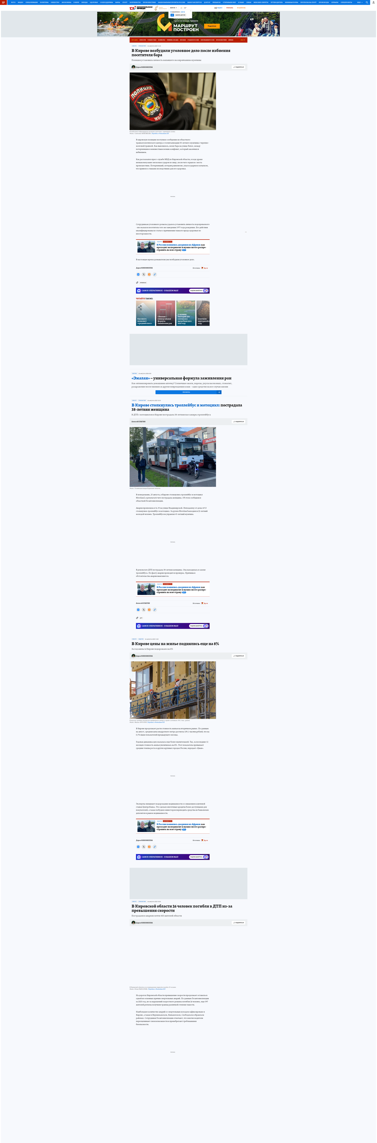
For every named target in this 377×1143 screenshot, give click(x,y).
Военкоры (161, 40)
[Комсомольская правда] (141, 8)
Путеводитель (277, 2)
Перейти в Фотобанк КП (160, 133)
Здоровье (94, 2)
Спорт (124, 2)
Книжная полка (291, 2)
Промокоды (324, 2)
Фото (13, 2)
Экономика (66, 2)
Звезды (84, 2)
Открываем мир (229, 2)
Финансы (217, 2)
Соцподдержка (106, 2)
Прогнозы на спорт (308, 2)
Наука (117, 2)
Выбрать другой (180, 15)
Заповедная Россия (207, 40)
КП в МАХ (183, 40)
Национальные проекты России (171, 2)
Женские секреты (261, 2)
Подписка (241, 8)
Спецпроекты (346, 2)
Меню (3, 2)
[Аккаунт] (373, 2)
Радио (219, 8)
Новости (143, 40)
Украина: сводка (172, 40)
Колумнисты (135, 2)
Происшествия (149, 2)
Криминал (143, 282)
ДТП (141, 618)
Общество (55, 2)
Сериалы (334, 2)
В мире (76, 2)
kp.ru (206, 268)
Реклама (229, 8)
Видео (20, 2)
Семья (248, 2)
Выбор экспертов (194, 2)
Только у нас (152, 40)
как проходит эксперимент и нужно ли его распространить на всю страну (181, 247)
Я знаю (241, 2)
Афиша (230, 40)
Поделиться (239, 67)
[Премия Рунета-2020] (159, 7)
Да (172, 15)
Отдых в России (193, 40)
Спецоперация (32, 2)
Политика (44, 2)
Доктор (207, 2)
